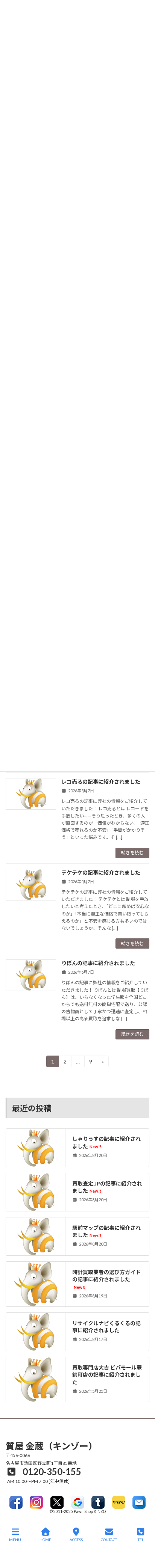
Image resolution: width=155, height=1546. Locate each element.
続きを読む (132, 852)
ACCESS (76, 1539)
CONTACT (109, 1539)
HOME (45, 1539)
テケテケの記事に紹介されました (100, 872)
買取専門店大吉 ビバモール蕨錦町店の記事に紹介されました (107, 1374)
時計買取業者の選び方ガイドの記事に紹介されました (106, 1278)
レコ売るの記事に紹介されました (100, 781)
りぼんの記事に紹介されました (98, 963)
